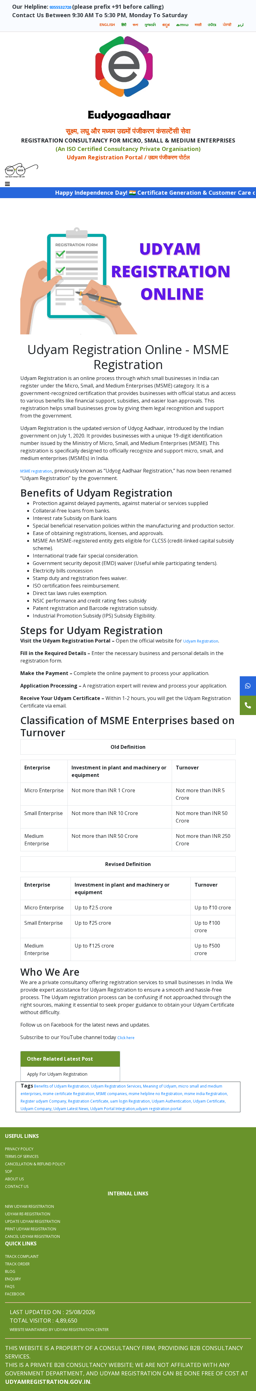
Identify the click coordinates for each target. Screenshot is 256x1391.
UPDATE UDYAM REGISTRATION (32, 1221)
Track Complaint (22, 1256)
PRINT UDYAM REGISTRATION (30, 1229)
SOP (8, 1171)
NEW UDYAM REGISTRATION (29, 1206)
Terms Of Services (21, 1156)
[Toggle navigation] (7, 183)
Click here (126, 1037)
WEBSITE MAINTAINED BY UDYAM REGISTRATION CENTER (59, 1329)
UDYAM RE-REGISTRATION (27, 1214)
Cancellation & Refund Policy (35, 1164)
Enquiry (13, 1279)
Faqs (9, 1286)
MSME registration (36, 471)
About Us (14, 1179)
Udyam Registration (200, 641)
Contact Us (16, 1186)
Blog (10, 1271)
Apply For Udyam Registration (57, 1074)
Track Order (17, 1264)
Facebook (15, 1294)
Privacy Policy (19, 1149)
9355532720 (60, 7)
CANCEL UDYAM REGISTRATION (32, 1236)
